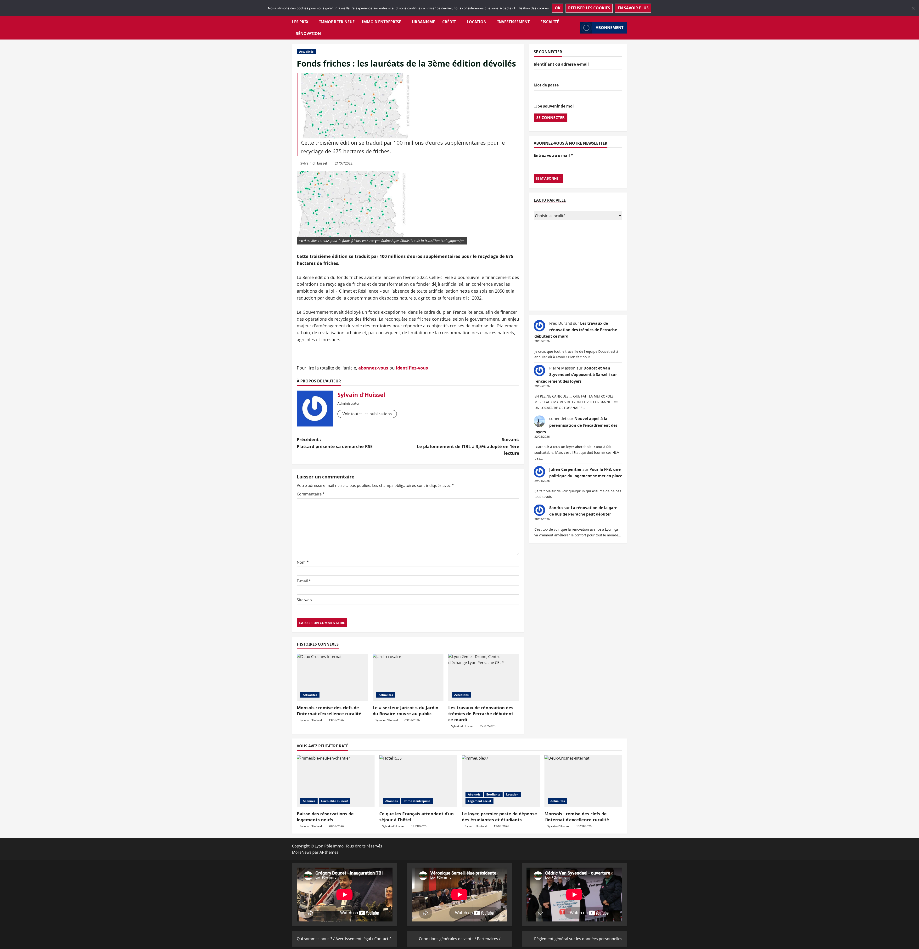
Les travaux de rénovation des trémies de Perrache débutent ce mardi (480, 713)
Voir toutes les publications (367, 413)
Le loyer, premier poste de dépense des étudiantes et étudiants (499, 817)
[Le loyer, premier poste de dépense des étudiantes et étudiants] (501, 781)
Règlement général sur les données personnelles (578, 938)
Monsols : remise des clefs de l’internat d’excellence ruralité (329, 710)
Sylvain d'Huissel (313, 163)
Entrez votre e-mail (553, 155)
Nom (303, 562)
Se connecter (550, 117)
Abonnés (309, 801)
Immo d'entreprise (417, 801)
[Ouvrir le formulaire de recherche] (575, 27)
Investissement (513, 21)
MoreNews (301, 852)
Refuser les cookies (589, 8)
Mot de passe (546, 85)
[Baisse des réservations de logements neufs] (336, 781)
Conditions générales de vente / (448, 938)
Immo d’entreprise (381, 21)
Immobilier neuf (337, 21)
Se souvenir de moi (556, 105)
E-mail (304, 581)
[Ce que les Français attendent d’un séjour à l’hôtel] (418, 781)
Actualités (306, 52)
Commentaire (311, 494)
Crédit (449, 21)
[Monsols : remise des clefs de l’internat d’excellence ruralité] (332, 677)
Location (477, 21)
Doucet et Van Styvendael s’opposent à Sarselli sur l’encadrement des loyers (575, 374)
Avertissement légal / (355, 938)
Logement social (479, 801)
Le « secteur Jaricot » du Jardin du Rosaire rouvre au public (405, 710)
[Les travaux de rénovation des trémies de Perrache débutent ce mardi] (483, 677)
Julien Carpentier (565, 469)
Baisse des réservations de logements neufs (325, 817)
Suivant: (468, 446)
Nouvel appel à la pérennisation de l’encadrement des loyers (575, 425)
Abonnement (609, 27)
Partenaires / (488, 938)
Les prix (300, 21)
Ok (557, 8)
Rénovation (308, 33)
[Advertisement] (578, 265)
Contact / (382, 938)
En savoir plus (633, 8)
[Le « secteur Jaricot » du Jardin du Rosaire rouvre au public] (408, 677)
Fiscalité (549, 21)
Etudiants (493, 794)
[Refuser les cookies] (913, 8)
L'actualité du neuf (334, 801)
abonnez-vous (373, 368)
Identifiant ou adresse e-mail (561, 64)
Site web (304, 599)
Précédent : (335, 443)
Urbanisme (423, 21)
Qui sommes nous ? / (316, 938)
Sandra (556, 507)
